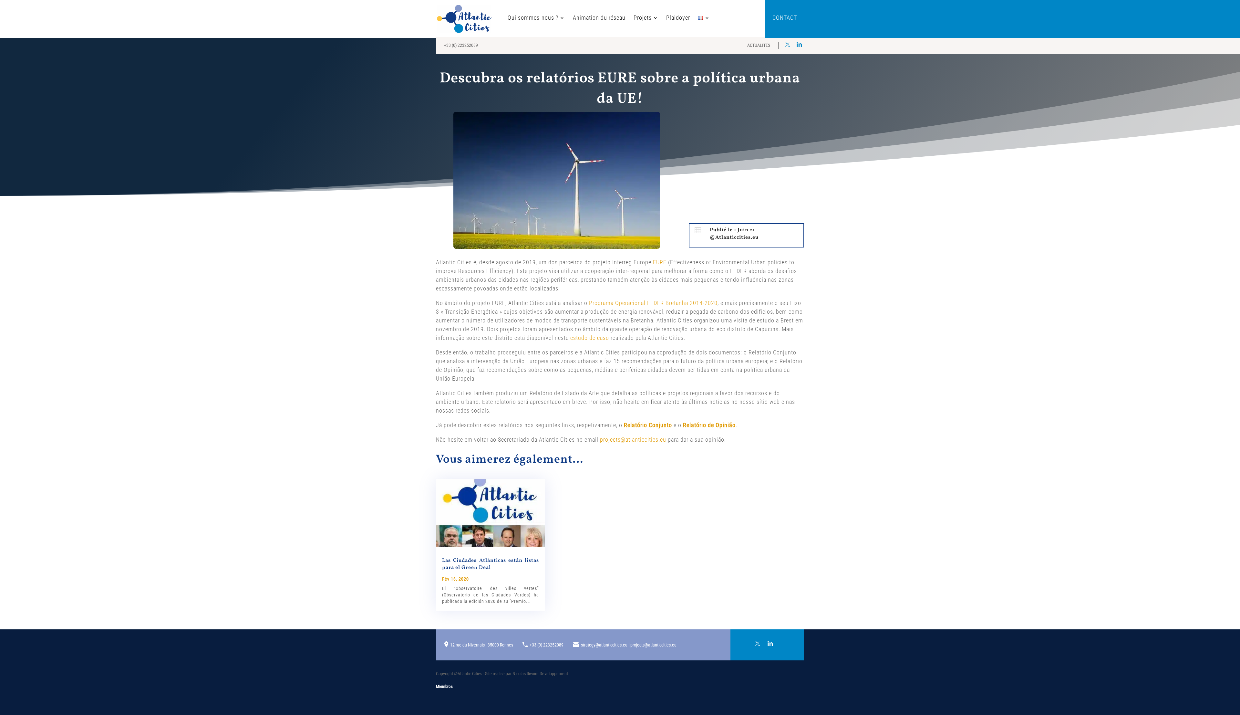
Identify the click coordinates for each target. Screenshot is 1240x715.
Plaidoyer (678, 18)
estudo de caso (589, 337)
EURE (659, 262)
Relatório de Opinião (709, 425)
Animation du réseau (599, 18)
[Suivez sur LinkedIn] (799, 44)
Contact (784, 18)
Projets (643, 18)
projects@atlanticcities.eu (633, 439)
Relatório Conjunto (648, 425)
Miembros (444, 686)
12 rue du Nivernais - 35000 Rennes (481, 644)
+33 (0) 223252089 (461, 45)
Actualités (758, 45)
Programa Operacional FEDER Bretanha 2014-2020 (653, 303)
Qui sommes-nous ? (533, 18)
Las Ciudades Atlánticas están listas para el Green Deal (490, 564)
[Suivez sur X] (787, 44)
